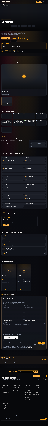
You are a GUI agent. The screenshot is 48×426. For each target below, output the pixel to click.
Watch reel (14, 27)
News (37, 390)
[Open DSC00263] (7, 130)
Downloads (26, 54)
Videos (3, 54)
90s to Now (4, 405)
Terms (19, 346)
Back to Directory (6, 5)
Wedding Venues (28, 395)
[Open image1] (7, 116)
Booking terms (4, 415)
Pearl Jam (9, 19)
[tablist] (24, 101)
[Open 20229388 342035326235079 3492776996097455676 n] (7, 123)
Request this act (6, 38)
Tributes (3, 387)
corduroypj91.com (43, 51)
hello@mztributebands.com (11, 423)
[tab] (7, 101)
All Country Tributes (5, 407)
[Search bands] (43, 2)
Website (13, 289)
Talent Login (15, 390)
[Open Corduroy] (41, 123)
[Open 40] (29, 116)
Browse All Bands (5, 392)
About (37, 385)
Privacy (37, 392)
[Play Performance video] (24, 76)
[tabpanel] (24, 80)
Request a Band (36, 376)
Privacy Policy (30, 347)
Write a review (6, 224)
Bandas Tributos (5, 411)
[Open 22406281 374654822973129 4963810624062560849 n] (18, 123)
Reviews (21, 54)
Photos (7, 54)
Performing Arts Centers (30, 394)
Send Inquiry (41, 342)
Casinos (26, 387)
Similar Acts (32, 54)
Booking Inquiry (38, 54)
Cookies (9, 415)
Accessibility (14, 415)
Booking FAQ (27, 399)
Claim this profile (43, 359)
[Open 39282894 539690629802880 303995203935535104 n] (29, 123)
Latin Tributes (4, 390)
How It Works (27, 397)
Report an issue (43, 418)
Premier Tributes (5, 403)
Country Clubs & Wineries (30, 390)
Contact (14, 389)
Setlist (16, 54)
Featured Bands (5, 385)
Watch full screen (6, 94)
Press (37, 387)
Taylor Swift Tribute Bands (4, 409)
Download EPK (24, 38)
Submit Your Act (43, 376)
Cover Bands (4, 389)
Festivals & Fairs (28, 392)
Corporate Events (28, 389)
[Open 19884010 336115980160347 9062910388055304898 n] (41, 116)
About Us (12, 54)
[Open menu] (45, 2)
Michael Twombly (39, 389)
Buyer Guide (27, 385)
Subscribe (35, 371)
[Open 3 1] (18, 116)
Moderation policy (39, 395)
